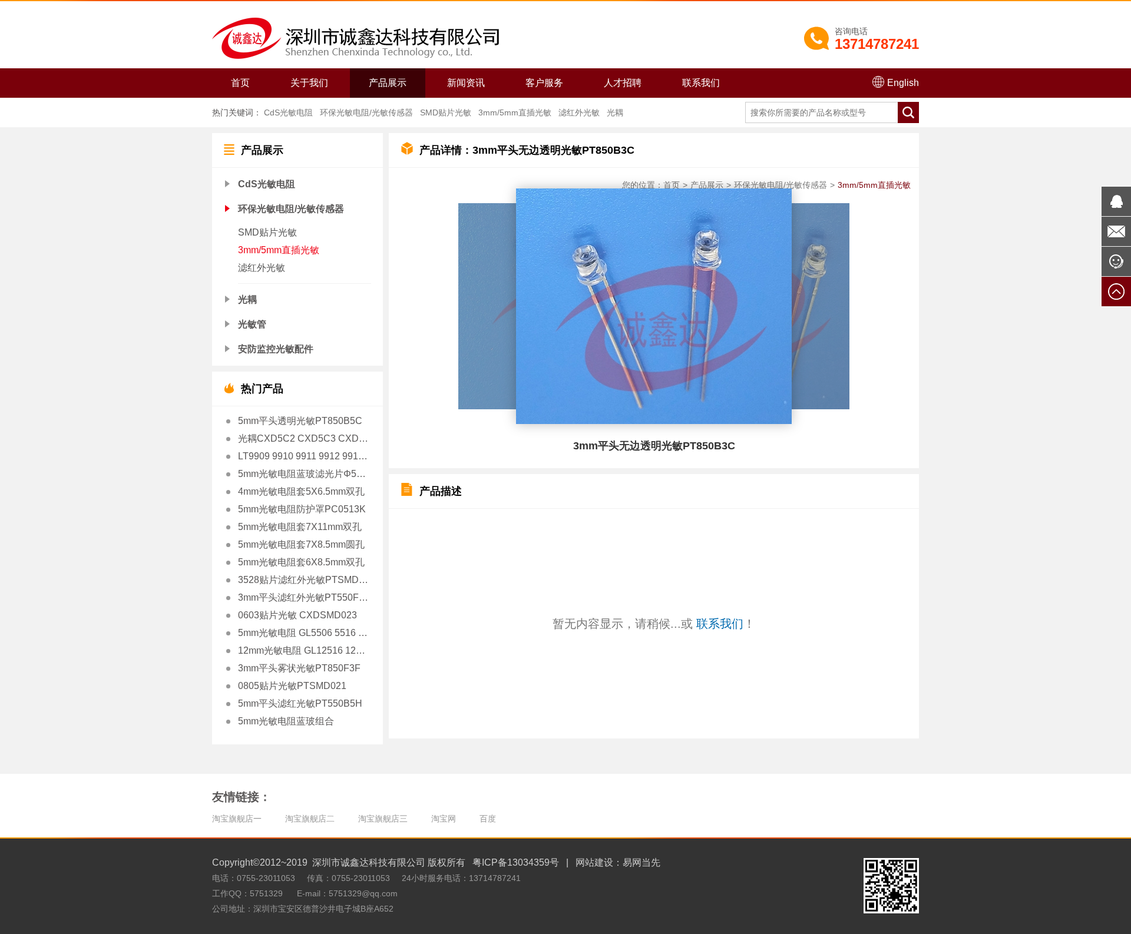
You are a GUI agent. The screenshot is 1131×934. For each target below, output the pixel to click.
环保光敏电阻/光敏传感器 (366, 112)
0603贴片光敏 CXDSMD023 (297, 615)
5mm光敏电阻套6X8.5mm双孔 (301, 562)
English (903, 83)
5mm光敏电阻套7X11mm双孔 (300, 527)
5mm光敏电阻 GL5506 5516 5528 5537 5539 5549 (303, 633)
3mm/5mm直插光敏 (514, 112)
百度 (487, 818)
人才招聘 (622, 83)
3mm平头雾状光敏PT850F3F (299, 668)
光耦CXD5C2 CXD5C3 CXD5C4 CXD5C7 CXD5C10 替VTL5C (303, 438)
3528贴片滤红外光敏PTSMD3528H (303, 580)
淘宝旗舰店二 (310, 818)
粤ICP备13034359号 (515, 862)
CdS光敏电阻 (288, 112)
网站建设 (594, 862)
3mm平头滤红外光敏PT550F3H (303, 597)
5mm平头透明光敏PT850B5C (300, 421)
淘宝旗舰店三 (383, 818)
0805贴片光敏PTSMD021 (292, 686)
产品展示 (387, 83)
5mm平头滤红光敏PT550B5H (300, 703)
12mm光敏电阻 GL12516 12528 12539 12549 (303, 650)
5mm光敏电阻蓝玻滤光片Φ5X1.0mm (303, 474)
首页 (240, 83)
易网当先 (641, 862)
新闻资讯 (466, 83)
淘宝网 (443, 818)
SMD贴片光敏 (445, 112)
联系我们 (701, 83)
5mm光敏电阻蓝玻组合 (286, 721)
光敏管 (252, 324)
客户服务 (544, 83)
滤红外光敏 (579, 112)
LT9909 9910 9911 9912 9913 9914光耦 (303, 456)
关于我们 (309, 83)
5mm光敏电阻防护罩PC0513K (302, 509)
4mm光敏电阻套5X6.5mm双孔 (301, 491)
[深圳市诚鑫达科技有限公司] (355, 37)
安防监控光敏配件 (275, 349)
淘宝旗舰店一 (237, 818)
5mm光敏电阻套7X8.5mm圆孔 (301, 544)
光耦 (615, 112)
